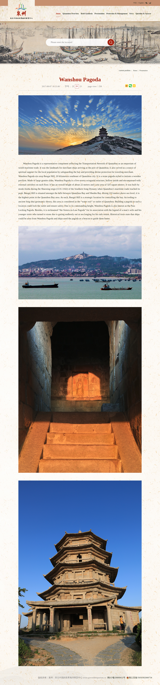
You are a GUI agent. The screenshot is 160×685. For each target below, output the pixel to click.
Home (58, 14)
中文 (135, 3)
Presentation (99, 14)
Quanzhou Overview (71, 14)
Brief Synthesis (87, 14)
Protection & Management (116, 14)
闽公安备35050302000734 (140, 677)
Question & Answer (143, 14)
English (141, 3)
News (131, 14)
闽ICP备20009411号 (116, 677)
